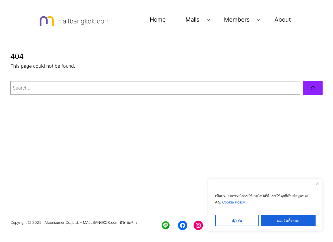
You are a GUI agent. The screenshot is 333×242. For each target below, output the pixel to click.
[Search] (313, 88)
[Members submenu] (258, 19)
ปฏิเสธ (237, 220)
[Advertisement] (166, 177)
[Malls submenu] (208, 19)
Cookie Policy (233, 202)
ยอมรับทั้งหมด (288, 220)
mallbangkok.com (83, 21)
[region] (265, 205)
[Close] (317, 183)
